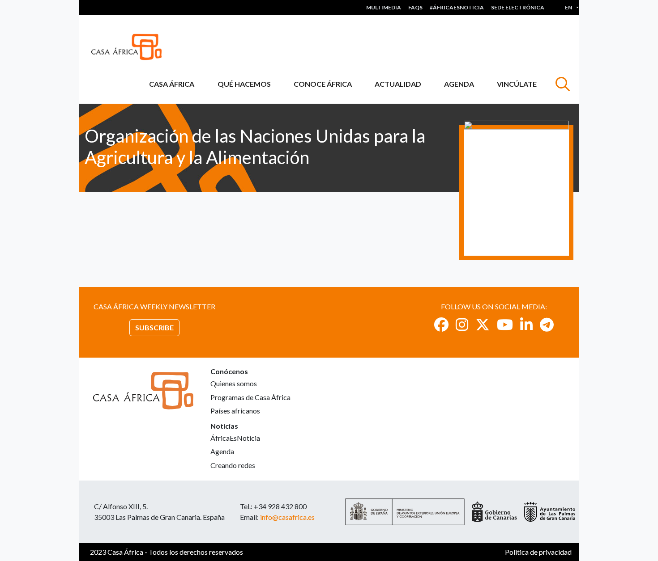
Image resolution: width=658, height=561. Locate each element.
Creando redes (232, 465)
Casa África (171, 84)
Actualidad (398, 84)
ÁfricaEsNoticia (235, 438)
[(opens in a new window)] (441, 324)
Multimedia (383, 7)
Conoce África (323, 84)
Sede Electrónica (517, 7)
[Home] (130, 47)
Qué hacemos (244, 84)
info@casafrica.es (287, 517)
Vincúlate (517, 84)
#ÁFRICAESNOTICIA (457, 7)
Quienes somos (233, 383)
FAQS (415, 7)
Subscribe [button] (154, 327)
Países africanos (235, 410)
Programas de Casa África (250, 397)
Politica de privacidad (538, 552)
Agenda (459, 84)
